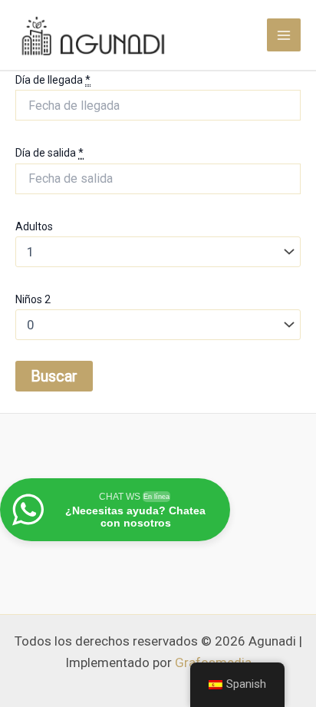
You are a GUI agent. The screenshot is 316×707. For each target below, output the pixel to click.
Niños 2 (33, 299)
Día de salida (49, 153)
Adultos (34, 226)
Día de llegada (53, 80)
